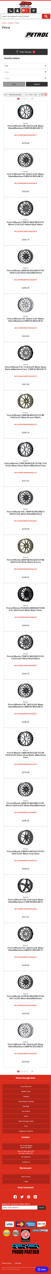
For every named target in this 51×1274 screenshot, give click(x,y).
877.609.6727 (26, 1157)
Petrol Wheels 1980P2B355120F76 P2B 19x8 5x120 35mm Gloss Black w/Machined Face (25, 755)
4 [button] (25, 1071)
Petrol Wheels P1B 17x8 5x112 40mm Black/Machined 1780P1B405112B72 (25, 901)
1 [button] (18, 1071)
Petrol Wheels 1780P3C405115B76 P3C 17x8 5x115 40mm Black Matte (25, 657)
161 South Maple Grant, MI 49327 (26, 1147)
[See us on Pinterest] (27, 1197)
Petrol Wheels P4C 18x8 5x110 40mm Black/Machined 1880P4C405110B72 (25, 705)
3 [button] (22, 1071)
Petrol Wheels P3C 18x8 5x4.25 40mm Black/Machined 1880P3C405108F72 (25, 949)
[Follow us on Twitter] (21, 1197)
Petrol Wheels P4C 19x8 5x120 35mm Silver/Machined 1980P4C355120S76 (25, 1045)
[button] (15, 1071)
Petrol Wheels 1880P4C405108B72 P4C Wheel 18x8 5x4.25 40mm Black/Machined (25, 804)
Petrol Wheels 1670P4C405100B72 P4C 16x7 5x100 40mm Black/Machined (25, 997)
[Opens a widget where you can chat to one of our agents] (42, 1270)
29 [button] (32, 1071)
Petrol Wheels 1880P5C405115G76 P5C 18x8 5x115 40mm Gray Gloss (25, 852)
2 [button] (20, 1071)
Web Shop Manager (14, 1269)
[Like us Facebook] (14, 1197)
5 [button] (27, 1071)
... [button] (29, 1071)
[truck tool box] (25, 1257)
